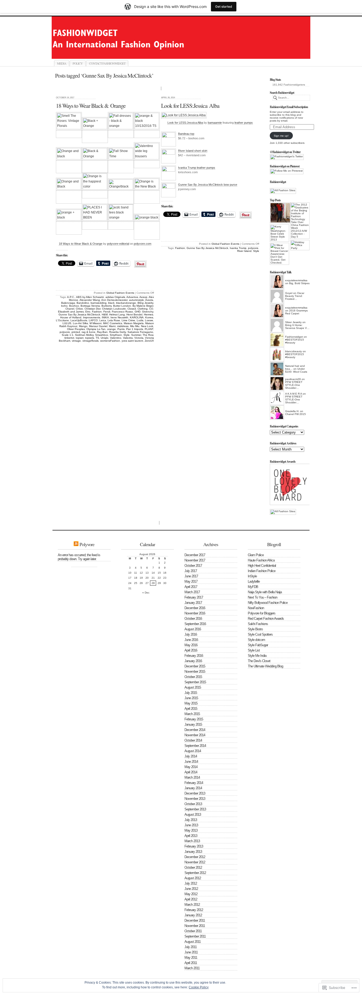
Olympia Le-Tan (95, 329)
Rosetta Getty (117, 332)
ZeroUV (149, 340)
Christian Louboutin (114, 308)
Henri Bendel (134, 314)
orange (111, 329)
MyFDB (253, 587)
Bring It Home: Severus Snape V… (297, 326)
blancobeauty (293, 351)
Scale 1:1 (67, 334)
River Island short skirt (192, 150)
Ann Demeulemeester (114, 299)
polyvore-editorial (118, 243)
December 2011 (194, 920)
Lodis (140, 320)
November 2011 (194, 926)
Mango (83, 326)
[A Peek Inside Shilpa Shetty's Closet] (279, 212)
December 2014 (194, 730)
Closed (131, 308)
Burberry (106, 305)
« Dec (145, 592)
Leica (102, 320)
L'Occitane (62, 320)
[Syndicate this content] (76, 544)
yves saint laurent (132, 340)
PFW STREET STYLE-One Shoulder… (293, 385)
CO (151, 308)
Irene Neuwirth (119, 317)
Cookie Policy (199, 987)
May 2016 (190, 645)
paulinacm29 (293, 379)
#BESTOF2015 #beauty (294, 341)
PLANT (149, 329)
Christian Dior (92, 308)
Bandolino (83, 302)
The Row (148, 334)
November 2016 (194, 613)
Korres (149, 317)
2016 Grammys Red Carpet (296, 312)
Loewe (149, 320)
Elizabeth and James (71, 311)
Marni (112, 326)
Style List (254, 650)
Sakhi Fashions (258, 624)
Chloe (79, 308)
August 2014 (192, 751)
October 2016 (193, 619)
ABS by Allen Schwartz (90, 297)
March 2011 (192, 968)
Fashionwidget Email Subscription (289, 107)
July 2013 (190, 820)
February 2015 (193, 719)
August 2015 (192, 687)
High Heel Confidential (262, 566)
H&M (105, 314)
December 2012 (194, 857)
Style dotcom (256, 640)
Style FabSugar (258, 645)
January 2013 (193, 852)
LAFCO (93, 320)
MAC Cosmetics (112, 323)
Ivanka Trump (238, 248)
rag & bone (88, 332)
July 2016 (190, 634)
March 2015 (192, 714)
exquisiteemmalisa (296, 280)
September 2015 (195, 682)
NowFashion (256, 608)
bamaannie (215, 122)
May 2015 (190, 703)
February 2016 (193, 656)
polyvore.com (142, 243)
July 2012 (190, 883)
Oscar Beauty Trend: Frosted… (294, 296)
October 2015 (193, 677)
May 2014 (190, 767)
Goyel (288, 293)
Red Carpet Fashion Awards (266, 619)
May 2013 (190, 830)
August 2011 (192, 942)
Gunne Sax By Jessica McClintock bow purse (207, 184)
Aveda (149, 299)
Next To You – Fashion (262, 597)
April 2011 (190, 963)
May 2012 (190, 894)
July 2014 (190, 756)
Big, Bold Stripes (299, 283)
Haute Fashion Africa (261, 560)
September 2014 (195, 746)
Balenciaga (68, 302)
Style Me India (257, 656)
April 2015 (190, 709)
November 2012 (194, 862)
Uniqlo (104, 337)
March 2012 (192, 905)
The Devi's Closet (259, 661)
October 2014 (193, 740)
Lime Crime (128, 320)
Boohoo (74, 305)
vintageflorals (90, 340)
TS (97, 337)
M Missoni (95, 323)
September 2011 (195, 936)
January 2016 (193, 661)
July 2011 (190, 947)
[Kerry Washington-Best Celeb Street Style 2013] (279, 233)
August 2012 (192, 878)
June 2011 (191, 952)
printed (76, 332)
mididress (123, 326)
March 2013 (192, 841)
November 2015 (194, 671)
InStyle (252, 576)
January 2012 (193, 915)
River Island (244, 250)
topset (79, 337)
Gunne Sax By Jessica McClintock (79, 314)
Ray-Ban (102, 332)
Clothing (143, 308)
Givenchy (147, 311)
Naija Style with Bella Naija (265, 592)
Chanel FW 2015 (295, 414)
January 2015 (193, 724)
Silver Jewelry (293, 322)
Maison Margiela (134, 323)
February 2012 (193, 910)
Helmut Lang (117, 314)
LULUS (67, 323)
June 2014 (191, 762)
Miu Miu (134, 326)
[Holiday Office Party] (300, 245)
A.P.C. (71, 297)
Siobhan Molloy (84, 334)
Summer (136, 334)
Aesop (143, 297)
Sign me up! (281, 135)
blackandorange (126, 302)
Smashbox (101, 334)
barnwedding (99, 302)
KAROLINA (137, 317)
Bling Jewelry (145, 302)
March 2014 (192, 777)
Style (126, 334)
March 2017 (192, 592)
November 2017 (194, 560)
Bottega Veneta (90, 305)
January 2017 (193, 603)
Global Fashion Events (120, 292)
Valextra (128, 337)
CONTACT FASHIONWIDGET (107, 63)
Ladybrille (254, 581)
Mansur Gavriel (98, 326)
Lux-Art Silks (80, 323)
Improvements (91, 317)
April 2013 (190, 836)
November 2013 (194, 799)
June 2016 (191, 640)
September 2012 (195, 873)
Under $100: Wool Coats (296, 370)
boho (64, 305)
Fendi (106, 311)
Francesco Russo (122, 311)
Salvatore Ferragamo (140, 332)
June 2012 (191, 889)
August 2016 (192, 629)
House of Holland (70, 317)
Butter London (122, 305)
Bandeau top (186, 133)
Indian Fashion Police (261, 571)
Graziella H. (292, 411)
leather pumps (244, 122)
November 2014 (194, 735)
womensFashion (110, 340)
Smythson (116, 334)
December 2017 (194, 555)
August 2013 (192, 814)
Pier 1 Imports (134, 329)
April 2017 (190, 587)
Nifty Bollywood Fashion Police (268, 603)
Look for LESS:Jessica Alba (190, 105)
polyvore (65, 332)
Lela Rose (114, 320)
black (111, 302)
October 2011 (193, 931)
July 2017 (190, 571)
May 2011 (190, 958)
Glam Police (256, 555)
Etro (87, 311)
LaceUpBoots (78, 320)
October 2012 (193, 867)
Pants (121, 329)
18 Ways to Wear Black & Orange (91, 105)
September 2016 (195, 624)
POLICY (78, 63)
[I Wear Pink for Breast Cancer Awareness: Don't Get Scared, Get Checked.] (279, 254)
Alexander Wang (90, 299)
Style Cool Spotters (260, 634)
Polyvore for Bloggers (261, 613)
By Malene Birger (143, 305)
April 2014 (190, 772)
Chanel (69, 308)
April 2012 (190, 899)
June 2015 (191, 698)
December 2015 (194, 666)
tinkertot (69, 337)
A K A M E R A (293, 393)
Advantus (132, 297)
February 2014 (193, 783)
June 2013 (191, 825)
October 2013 (193, 804)
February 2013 (193, 846)
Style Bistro (255, 629)
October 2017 (193, 566)
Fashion (97, 311)
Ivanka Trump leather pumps (196, 167)
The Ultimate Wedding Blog (265, 666)
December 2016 (194, 608)
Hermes (148, 314)
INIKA (105, 317)
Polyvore (87, 544)
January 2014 (193, 788)
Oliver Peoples (76, 329)
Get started (223, 6)
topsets (89, 337)
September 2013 (195, 809)
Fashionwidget (187, 52)
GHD (137, 311)
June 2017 (191, 576)
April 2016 (190, 650)
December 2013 (194, 793)
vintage (76, 340)
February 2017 (193, 597)
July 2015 (190, 693)
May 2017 (190, 581)
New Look (147, 326)
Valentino (115, 337)
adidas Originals (115, 297)
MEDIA (61, 63)
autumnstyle (136, 299)
